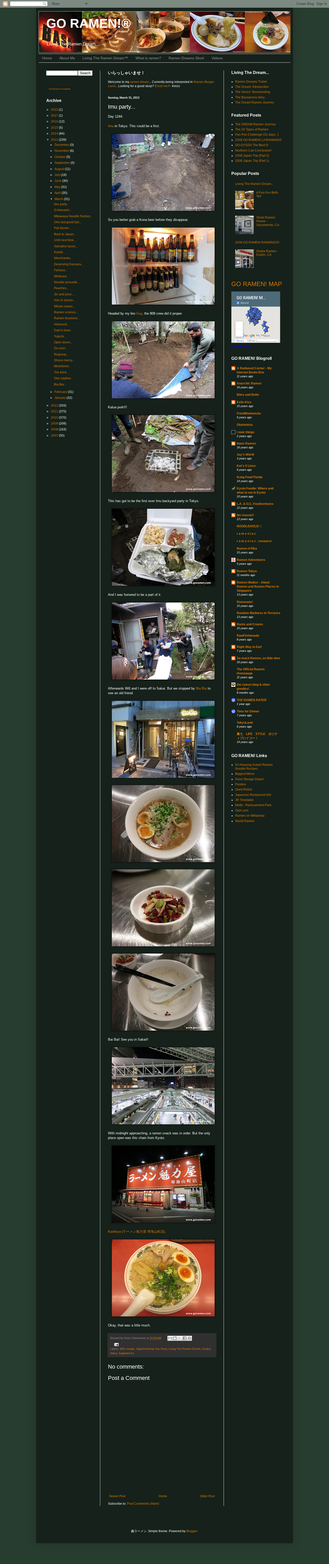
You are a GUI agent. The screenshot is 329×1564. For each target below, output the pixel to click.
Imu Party (161, 1348)
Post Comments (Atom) (143, 1503)
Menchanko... (63, 258)
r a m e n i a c (246, 533)
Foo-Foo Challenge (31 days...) (257, 134)
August (59, 169)
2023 (55, 109)
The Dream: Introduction (252, 87)
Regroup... (61, 354)
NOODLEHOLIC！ (249, 526)
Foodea (240, 784)
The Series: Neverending (252, 92)
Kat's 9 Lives (246, 466)
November (62, 151)
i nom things (245, 432)
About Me (67, 58)
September (62, 163)
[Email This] (169, 1338)
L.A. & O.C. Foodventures (255, 504)
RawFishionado (248, 635)
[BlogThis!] (174, 1338)
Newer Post (117, 1496)
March (59, 199)
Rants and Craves (250, 624)
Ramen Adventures (251, 560)
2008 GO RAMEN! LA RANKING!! (258, 140)
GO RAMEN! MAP (256, 283)
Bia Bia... (60, 384)
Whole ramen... (64, 306)
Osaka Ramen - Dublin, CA (267, 253)
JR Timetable (244, 800)
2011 (55, 411)
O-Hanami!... (62, 210)
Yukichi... (60, 336)
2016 (55, 121)
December (62, 145)
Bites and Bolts (248, 395)
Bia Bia (201, 688)
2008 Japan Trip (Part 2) (252, 155)
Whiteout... (61, 276)
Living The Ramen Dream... (254, 184)
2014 (55, 133)
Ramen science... (66, 312)
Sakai (113, 1353)
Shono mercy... (64, 360)
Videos (217, 58)
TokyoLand (245, 722)
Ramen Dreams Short (186, 58)
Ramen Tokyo (247, 571)
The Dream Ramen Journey (254, 102)
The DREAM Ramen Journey (255, 124)
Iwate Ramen (246, 443)
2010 (55, 417)
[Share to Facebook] (184, 1338)
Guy (139, 313)
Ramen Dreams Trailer (251, 81)
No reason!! (245, 515)
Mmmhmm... (62, 366)
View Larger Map (241, 346)
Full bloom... (62, 228)
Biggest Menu (244, 774)
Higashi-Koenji (145, 1348)
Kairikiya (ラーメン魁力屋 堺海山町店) (136, 1231)
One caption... (63, 378)
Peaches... (61, 288)
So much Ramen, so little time (258, 658)
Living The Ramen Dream (184, 1348)
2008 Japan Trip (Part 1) (252, 161)
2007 (55, 435)
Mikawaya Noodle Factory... (73, 216)
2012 (55, 405)
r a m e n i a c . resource (254, 541)
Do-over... (60, 348)
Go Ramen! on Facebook (59, 89)
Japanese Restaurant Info (253, 795)
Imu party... (61, 204)
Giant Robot (243, 789)
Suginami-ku (126, 1353)
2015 (55, 127)
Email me (162, 86)
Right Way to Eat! (249, 647)
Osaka (206, 1348)
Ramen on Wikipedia (249, 815)
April (58, 193)
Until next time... (65, 240)
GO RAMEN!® (88, 23)
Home (47, 58)
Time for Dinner (248, 711)
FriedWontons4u (249, 413)
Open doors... (63, 342)
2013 (55, 140)
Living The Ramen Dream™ (105, 58)
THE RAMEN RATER (252, 700)
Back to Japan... (65, 234)
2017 (55, 115)
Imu (111, 126)
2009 (55, 423)
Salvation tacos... (66, 246)
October (60, 157)
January (60, 398)
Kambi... (59, 252)
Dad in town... (63, 330)
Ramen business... (67, 318)
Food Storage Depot (249, 779)
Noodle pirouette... (67, 282)
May (57, 187)
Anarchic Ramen (249, 383)
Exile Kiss (244, 402)
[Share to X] (179, 1338)
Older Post (207, 1496)
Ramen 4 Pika (247, 548)
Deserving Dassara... (68, 264)
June (58, 181)
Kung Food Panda (249, 477)
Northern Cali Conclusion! (253, 150)
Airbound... (61, 324)
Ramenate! (245, 602)
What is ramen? (148, 58)
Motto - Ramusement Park (253, 805)
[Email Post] (116, 1344)
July (57, 175)
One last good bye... (68, 222)
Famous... (61, 270)
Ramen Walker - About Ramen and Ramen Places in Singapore (258, 586)
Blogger (191, 1531)
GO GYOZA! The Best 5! (251, 145)
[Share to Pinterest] (189, 1338)
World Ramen (244, 821)
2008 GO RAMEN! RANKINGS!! (257, 242)
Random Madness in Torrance (258, 613)
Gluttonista (245, 425)
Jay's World (245, 454)
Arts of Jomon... (64, 300)
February (61, 392)
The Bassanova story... (251, 97)
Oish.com (241, 810)
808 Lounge (127, 1348)
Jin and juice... (64, 294)
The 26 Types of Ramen (251, 129)
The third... (61, 372)
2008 (55, 429)
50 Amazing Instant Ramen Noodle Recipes (254, 766)
